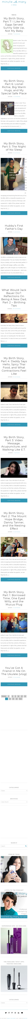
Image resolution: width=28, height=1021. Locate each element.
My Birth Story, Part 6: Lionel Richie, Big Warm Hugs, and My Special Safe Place (14, 87)
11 (21, 696)
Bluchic (25, 1018)
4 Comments (16, 96)
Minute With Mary (11, 1018)
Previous (4, 696)
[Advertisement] (14, 716)
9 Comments (16, 377)
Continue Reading (14, 68)
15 (13, 699)
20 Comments (17, 308)
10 (18, 696)
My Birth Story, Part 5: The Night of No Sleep (14, 146)
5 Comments (16, 152)
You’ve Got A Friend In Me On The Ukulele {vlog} (14, 671)
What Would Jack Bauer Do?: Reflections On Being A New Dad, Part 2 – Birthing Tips (14, 297)
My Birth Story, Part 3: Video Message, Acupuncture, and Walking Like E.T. (14, 443)
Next (20, 699)
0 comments (16, 232)
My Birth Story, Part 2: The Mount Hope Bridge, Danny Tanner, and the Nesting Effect (14, 520)
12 (25, 696)
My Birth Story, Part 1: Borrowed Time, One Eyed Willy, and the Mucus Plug (14, 598)
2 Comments (16, 531)
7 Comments (16, 34)
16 (16, 699)
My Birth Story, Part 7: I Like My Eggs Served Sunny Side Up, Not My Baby (14, 24)
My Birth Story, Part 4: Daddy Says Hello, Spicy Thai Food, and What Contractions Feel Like (14, 366)
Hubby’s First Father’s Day (14, 227)
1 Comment (17, 452)
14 (10, 699)
